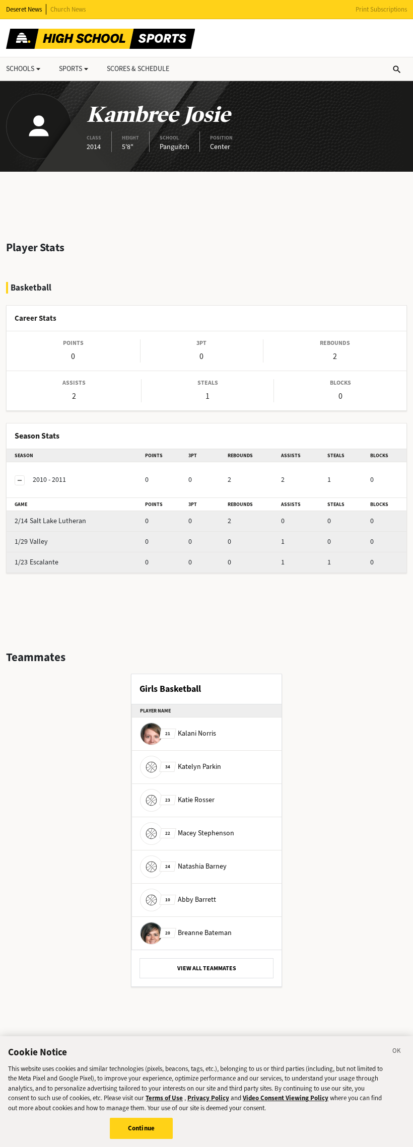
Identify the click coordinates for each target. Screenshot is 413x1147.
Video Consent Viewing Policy (285, 1098)
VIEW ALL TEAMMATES (206, 968)
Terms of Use (164, 1098)
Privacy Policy (208, 1098)
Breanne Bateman (198, 932)
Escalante (36, 562)
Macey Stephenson (199, 832)
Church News (68, 9)
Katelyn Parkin (193, 766)
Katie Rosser (190, 799)
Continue (141, 1128)
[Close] (397, 1052)
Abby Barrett (190, 899)
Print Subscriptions (381, 9)
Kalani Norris (190, 733)
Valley (31, 541)
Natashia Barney (196, 866)
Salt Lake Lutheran (50, 521)
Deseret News (24, 9)
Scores (138, 69)
